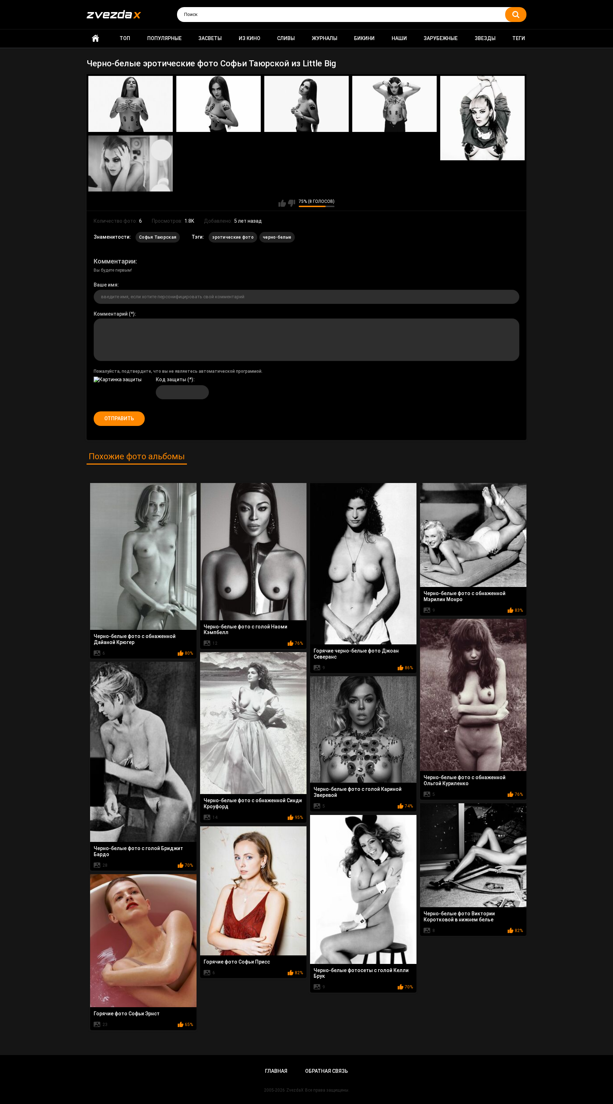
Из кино (249, 38)
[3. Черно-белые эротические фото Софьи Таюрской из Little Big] (306, 104)
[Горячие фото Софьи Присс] (253, 890)
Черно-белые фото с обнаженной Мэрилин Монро (465, 596)
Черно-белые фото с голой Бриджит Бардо (138, 851)
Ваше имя (105, 285)
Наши (399, 38)
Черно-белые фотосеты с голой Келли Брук (361, 973)
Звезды (485, 38)
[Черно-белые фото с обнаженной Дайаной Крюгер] (143, 556)
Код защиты (171, 379)
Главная (95, 38)
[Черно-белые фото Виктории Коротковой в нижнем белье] (473, 855)
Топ (125, 38)
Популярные (164, 38)
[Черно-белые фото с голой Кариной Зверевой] (363, 729)
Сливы (286, 38)
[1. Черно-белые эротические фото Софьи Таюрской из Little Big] (130, 104)
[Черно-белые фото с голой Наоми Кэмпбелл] (253, 551)
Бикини (364, 38)
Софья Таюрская (157, 237)
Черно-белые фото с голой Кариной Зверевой (358, 792)
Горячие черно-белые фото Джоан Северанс (356, 654)
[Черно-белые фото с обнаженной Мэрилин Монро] (473, 535)
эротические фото (233, 237)
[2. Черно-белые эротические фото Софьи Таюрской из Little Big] (218, 104)
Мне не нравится (291, 203)
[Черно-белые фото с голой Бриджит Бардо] (143, 752)
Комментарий (111, 314)
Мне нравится (282, 203)
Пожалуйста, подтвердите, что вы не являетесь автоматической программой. (178, 371)
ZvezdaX (295, 1090)
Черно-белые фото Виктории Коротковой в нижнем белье (459, 916)
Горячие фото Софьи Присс (237, 962)
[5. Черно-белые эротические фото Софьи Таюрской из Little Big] (482, 118)
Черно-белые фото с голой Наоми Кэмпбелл (245, 630)
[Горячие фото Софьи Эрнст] (143, 940)
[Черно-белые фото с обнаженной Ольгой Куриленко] (473, 695)
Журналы (324, 38)
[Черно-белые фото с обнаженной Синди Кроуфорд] (253, 723)
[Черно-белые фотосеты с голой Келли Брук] (363, 889)
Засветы (210, 38)
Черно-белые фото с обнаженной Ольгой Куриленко (465, 780)
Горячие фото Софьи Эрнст (127, 1013)
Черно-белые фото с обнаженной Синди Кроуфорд (253, 803)
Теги (518, 38)
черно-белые (277, 237)
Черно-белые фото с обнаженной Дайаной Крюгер (135, 639)
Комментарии (115, 261)
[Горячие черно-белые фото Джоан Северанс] (363, 563)
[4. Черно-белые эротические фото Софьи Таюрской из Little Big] (394, 104)
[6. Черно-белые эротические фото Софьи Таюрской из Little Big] (130, 163)
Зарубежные (441, 38)
